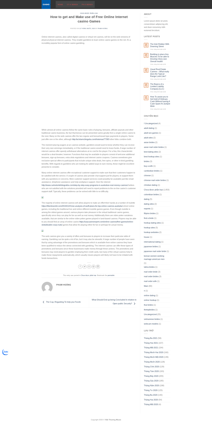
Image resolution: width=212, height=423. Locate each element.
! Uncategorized (151, 123)
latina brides (149, 267)
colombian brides (151, 194)
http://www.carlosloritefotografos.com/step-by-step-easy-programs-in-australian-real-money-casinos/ (85, 185)
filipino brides (150, 213)
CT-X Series (72, 5)
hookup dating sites (152, 223)
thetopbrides (149, 310)
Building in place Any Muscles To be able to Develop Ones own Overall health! (159, 57)
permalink (111, 275)
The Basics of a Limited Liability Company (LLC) (157, 86)
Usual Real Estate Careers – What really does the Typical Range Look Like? (159, 72)
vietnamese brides (152, 319)
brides (146, 161)
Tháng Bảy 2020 (151, 376)
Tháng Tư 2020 (151, 390)
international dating (152, 242)
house (146, 237)
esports (147, 209)
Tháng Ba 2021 (150, 338)
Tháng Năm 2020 (151, 385)
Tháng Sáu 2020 (151, 381)
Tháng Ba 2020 (150, 395)
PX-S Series (87, 5)
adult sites (148, 138)
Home (60, 5)
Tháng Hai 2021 (151, 343)
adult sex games (151, 133)
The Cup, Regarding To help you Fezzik (63, 302)
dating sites (149, 204)
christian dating (150, 185)
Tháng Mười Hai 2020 (153, 352)
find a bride (149, 218)
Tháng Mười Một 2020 (153, 357)
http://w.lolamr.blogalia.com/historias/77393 (90, 139)
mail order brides (151, 276)
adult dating (149, 128)
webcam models (151, 324)
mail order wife (150, 281)
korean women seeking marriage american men (154, 257)
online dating (149, 295)
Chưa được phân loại (89, 13)
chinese (147, 175)
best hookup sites (151, 157)
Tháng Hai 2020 (151, 400)
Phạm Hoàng (103, 28)
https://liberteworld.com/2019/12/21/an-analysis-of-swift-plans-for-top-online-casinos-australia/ (82, 206)
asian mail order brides (154, 147)
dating (146, 199)
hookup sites (149, 228)
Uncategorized (150, 314)
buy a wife (148, 166)
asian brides (149, 142)
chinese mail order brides (155, 180)
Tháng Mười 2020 (152, 362)
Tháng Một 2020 (151, 404)
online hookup (150, 300)
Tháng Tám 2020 (151, 371)
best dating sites (151, 152)
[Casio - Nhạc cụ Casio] (47, 4)
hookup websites (151, 232)
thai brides (148, 305)
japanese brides (151, 246)
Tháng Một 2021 (151, 348)
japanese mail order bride (155, 251)
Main (146, 286)
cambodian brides (151, 171)
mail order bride (151, 272)
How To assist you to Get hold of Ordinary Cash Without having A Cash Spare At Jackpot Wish (160, 101)
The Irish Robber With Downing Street (159, 45)
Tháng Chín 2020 (151, 367)
